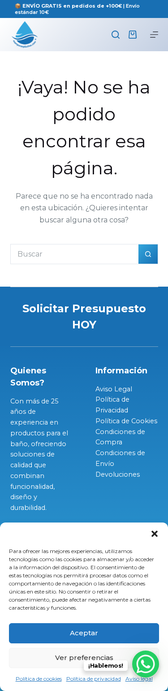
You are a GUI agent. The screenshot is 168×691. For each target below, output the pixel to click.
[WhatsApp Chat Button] (145, 664)
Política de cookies (39, 678)
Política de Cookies (126, 421)
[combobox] (74, 254)
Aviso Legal (113, 389)
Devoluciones (117, 474)
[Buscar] (116, 35)
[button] (154, 533)
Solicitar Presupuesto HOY (84, 316)
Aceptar (84, 633)
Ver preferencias (84, 657)
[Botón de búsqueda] (148, 254)
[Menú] (154, 35)
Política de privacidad (93, 678)
